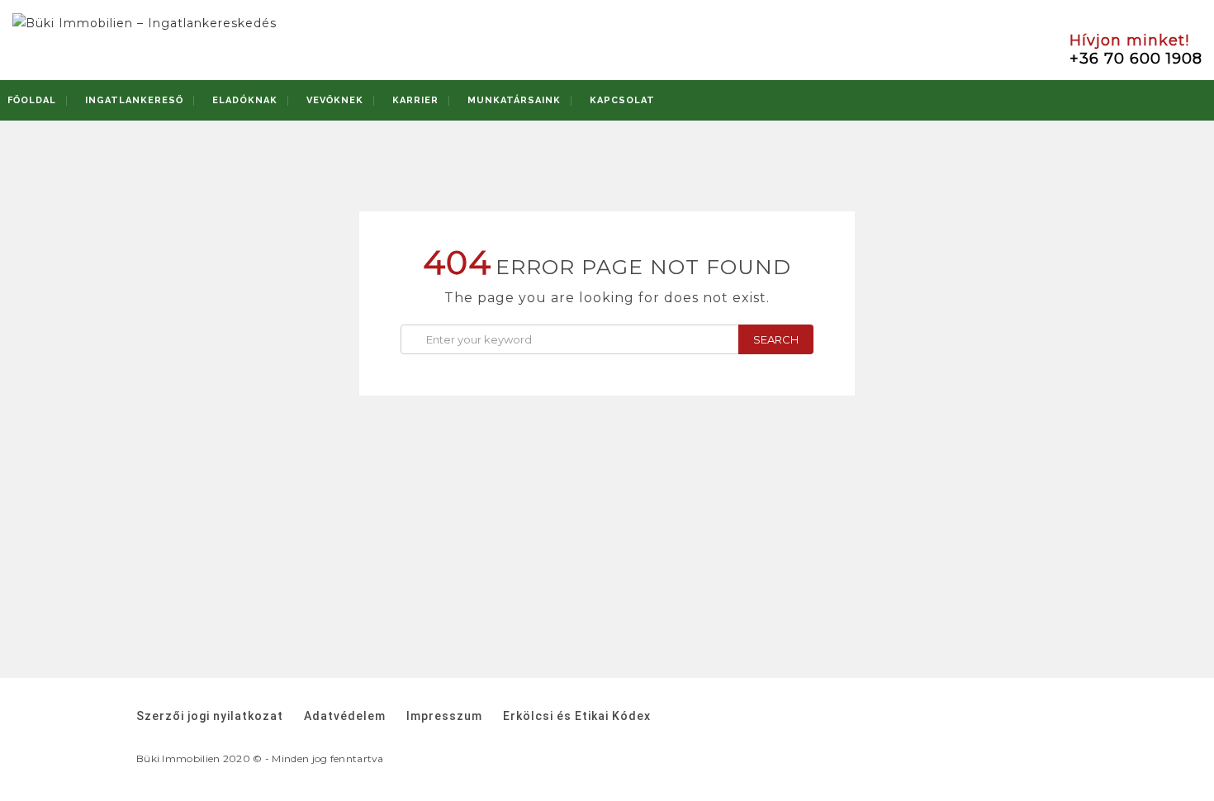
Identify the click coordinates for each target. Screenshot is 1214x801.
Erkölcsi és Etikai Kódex (577, 716)
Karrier (415, 100)
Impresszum (444, 716)
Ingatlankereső (134, 100)
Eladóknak (244, 100)
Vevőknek (334, 100)
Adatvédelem (345, 716)
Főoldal (31, 100)
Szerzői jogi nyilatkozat (209, 716)
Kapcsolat (622, 100)
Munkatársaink (514, 100)
